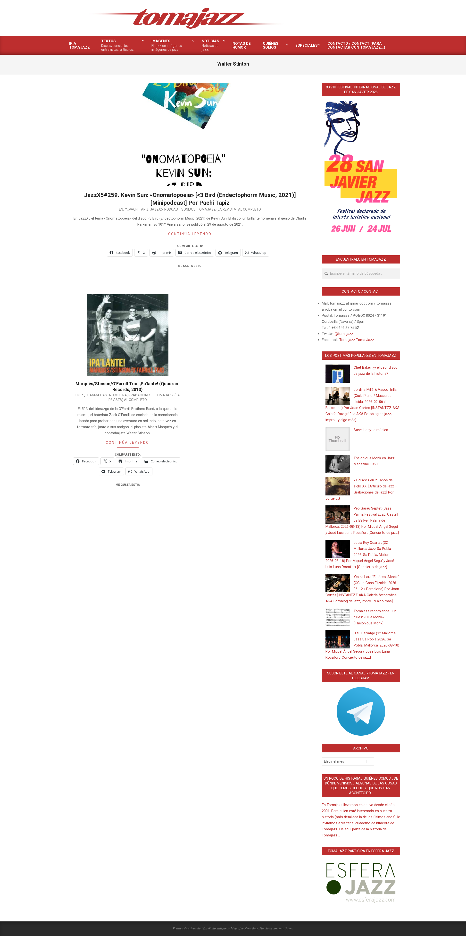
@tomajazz (344, 334)
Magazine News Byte (244, 928)
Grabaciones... (141, 395)
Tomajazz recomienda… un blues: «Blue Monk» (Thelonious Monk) (375, 617)
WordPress (285, 928)
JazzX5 (156, 209)
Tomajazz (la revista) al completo (229, 209)
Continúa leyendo (190, 234)
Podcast (172, 209)
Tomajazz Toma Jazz (356, 340)
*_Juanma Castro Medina (104, 395)
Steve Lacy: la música (371, 430)
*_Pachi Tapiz (137, 209)
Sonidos (188, 209)
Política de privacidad (187, 928)
